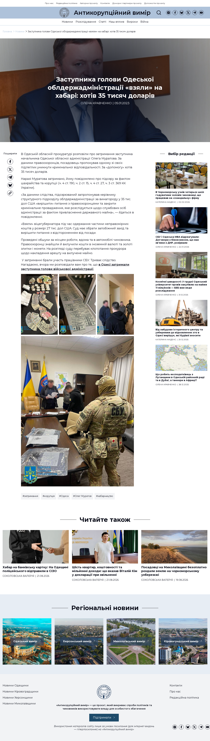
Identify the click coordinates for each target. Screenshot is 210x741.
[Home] (64, 13)
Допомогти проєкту (154, 3)
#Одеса (64, 496)
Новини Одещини (16, 685)
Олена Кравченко (96, 103)
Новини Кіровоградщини (20, 691)
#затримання (30, 496)
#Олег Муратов (82, 496)
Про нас (49, 3)
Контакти (105, 3)
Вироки (132, 21)
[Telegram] (194, 12)
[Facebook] (175, 12)
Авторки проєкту (89, 3)
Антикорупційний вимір (112, 12)
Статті (102, 21)
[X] (188, 12)
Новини (67, 21)
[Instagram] (168, 12)
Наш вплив (116, 21)
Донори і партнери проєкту (127, 3)
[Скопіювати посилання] (10, 193)
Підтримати (102, 717)
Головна (7, 31)
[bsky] (181, 12)
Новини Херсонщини (18, 697)
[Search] (159, 12)
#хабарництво (104, 496)
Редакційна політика (66, 3)
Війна (144, 21)
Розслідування (86, 21)
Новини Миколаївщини (19, 703)
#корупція (49, 496)
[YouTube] (201, 12)
